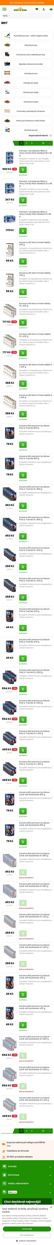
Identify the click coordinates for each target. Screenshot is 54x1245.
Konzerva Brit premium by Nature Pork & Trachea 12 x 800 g (34, 671)
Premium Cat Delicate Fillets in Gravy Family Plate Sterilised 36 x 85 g (35, 153)
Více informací (27, 1223)
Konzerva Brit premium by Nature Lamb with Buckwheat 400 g (34, 976)
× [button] (51, 1207)
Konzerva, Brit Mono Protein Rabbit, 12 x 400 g (35, 304)
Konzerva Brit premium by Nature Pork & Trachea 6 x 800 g (34, 487)
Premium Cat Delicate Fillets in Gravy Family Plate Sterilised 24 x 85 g (35, 183)
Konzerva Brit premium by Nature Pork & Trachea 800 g (34, 426)
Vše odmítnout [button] (27, 1235)
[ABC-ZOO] (20, 9)
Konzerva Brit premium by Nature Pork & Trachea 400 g (34, 610)
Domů (5, 15)
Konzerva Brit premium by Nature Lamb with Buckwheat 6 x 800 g (34, 854)
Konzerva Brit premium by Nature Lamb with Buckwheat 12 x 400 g (34, 1098)
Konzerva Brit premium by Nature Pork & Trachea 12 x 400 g (34, 732)
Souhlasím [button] (27, 1229)
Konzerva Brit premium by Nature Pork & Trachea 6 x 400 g (34, 549)
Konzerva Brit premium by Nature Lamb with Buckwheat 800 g (34, 793)
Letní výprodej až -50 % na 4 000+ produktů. (27, 2)
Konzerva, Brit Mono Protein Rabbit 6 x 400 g (35, 365)
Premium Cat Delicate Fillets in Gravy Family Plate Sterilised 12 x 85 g (35, 214)
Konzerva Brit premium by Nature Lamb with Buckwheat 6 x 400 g (34, 915)
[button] (27, 1240)
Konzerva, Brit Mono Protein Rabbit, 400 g (35, 243)
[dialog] (27, 1225)
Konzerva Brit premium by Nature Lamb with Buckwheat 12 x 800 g (34, 1037)
